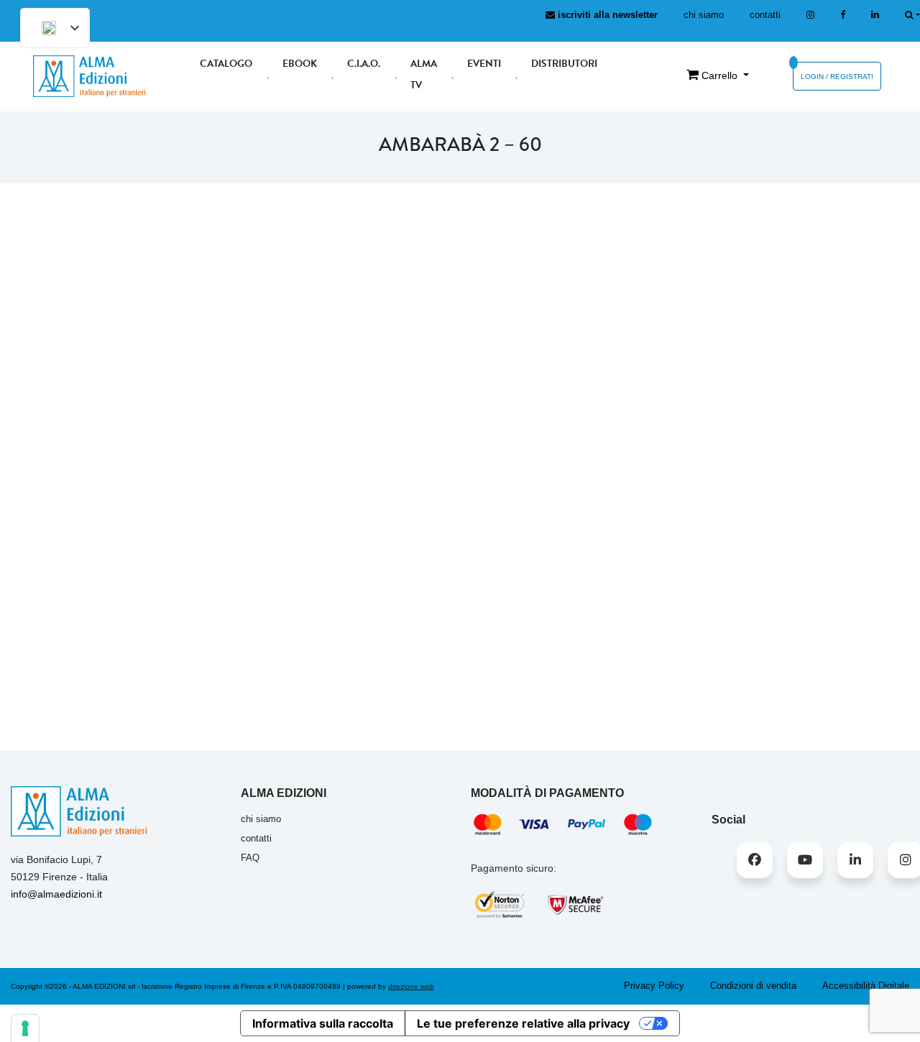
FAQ (250, 857)
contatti (765, 14)
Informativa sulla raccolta (322, 1023)
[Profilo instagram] (810, 14)
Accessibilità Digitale (865, 985)
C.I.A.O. (363, 63)
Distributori (564, 63)
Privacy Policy (654, 985)
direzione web (411, 986)
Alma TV (423, 74)
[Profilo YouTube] (805, 860)
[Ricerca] (912, 14)
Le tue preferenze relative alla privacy (523, 1023)
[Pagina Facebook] (842, 14)
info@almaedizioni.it (56, 894)
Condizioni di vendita (753, 985)
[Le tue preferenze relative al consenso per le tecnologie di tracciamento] (25, 1028)
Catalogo (226, 63)
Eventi (484, 63)
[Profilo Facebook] (754, 860)
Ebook (299, 63)
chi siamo (704, 14)
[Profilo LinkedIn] (875, 14)
